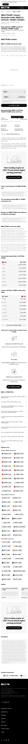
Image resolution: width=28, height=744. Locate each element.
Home (2, 11)
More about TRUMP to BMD (14, 325)
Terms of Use (10, 659)
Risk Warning (18, 659)
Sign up (22, 7)
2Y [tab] (24, 55)
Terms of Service (5, 662)
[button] (18, 8)
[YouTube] (8, 740)
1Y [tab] (20, 55)
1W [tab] (12, 55)
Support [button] (3, 722)
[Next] (26, 675)
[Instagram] (6, 740)
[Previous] (2, 675)
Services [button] (3, 718)
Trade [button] (2, 732)
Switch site (5, 4)
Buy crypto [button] (4, 725)
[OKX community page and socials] (10, 740)
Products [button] (3, 715)
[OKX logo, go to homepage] (5, 8)
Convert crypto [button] (5, 728)
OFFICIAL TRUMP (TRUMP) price (13, 134)
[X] (1, 740)
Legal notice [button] (4, 711)
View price (24, 597)
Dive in (3, 597)
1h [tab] (3, 55)
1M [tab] (16, 55)
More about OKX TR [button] (6, 708)
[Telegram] (3, 740)
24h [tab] (7, 55)
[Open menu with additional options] (26, 7)
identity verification (11, 362)
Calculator (8, 11)
